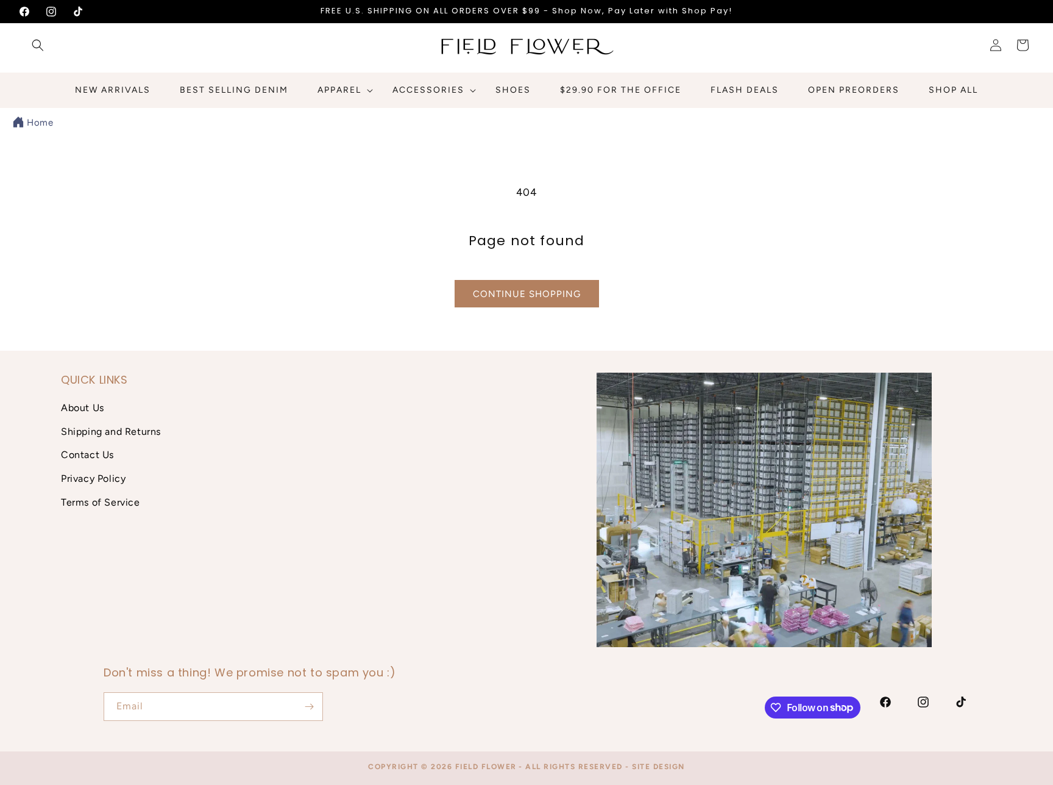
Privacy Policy (93, 478)
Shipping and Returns (111, 431)
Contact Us (87, 455)
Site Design (658, 766)
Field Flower (486, 766)
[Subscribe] (309, 706)
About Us (82, 408)
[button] (37, 45)
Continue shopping (527, 294)
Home (40, 122)
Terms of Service (100, 502)
